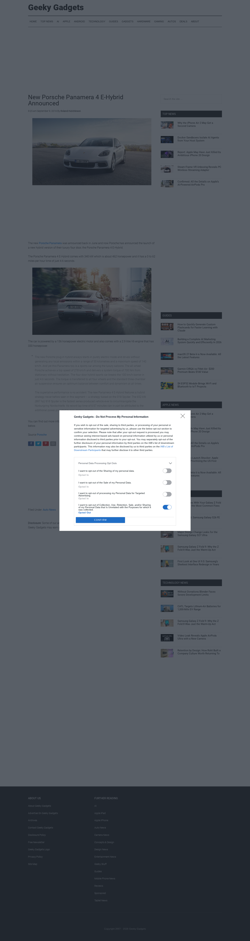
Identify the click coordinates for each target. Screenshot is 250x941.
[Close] (184, 417)
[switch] (167, 470)
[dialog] (125, 470)
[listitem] (125, 463)
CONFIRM (100, 520)
